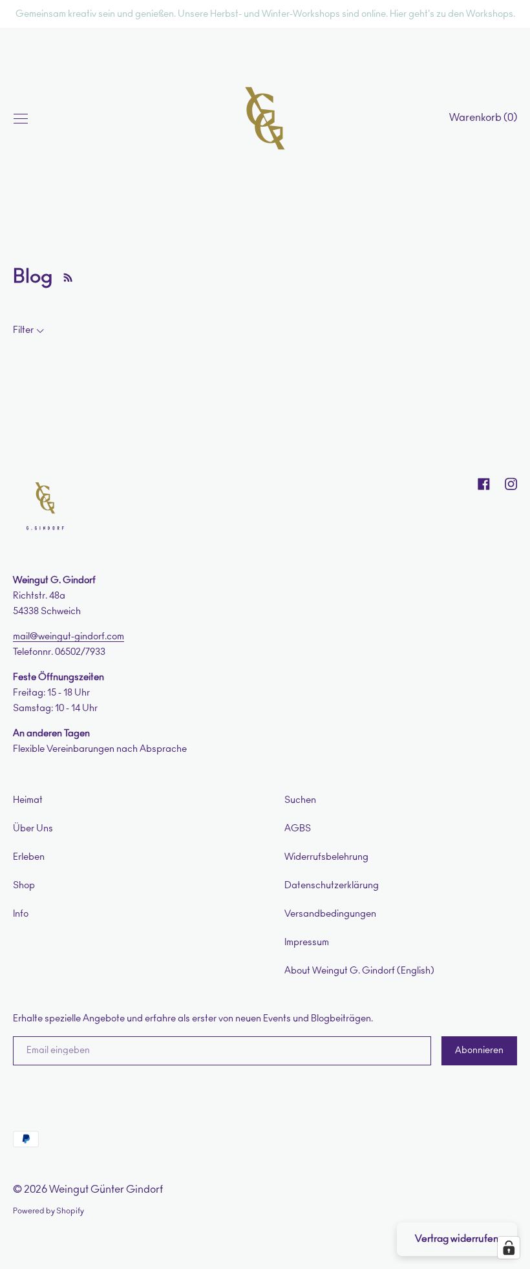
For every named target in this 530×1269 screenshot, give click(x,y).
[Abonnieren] (64, 276)
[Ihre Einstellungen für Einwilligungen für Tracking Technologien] (509, 1248)
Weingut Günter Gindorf (106, 1189)
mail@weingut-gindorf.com (68, 636)
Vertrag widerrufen (457, 1239)
